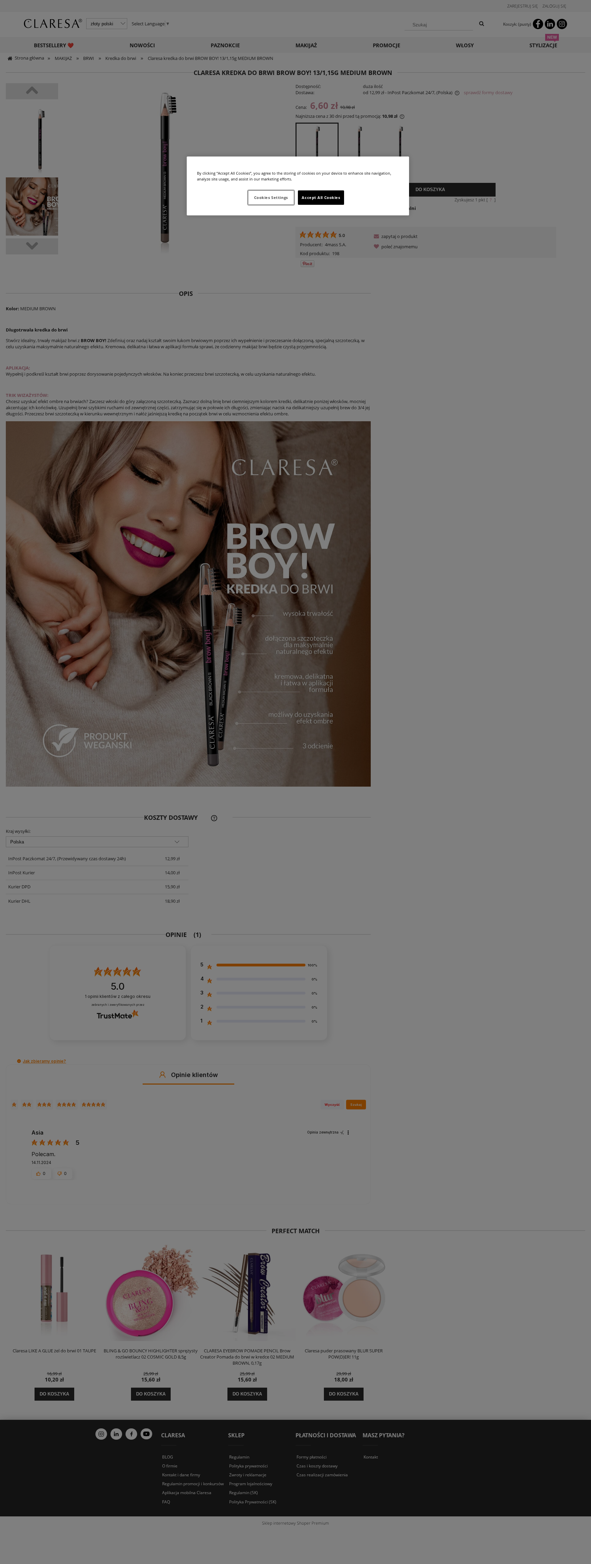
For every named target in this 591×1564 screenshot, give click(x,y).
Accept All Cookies (321, 197)
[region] (298, 186)
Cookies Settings (271, 197)
